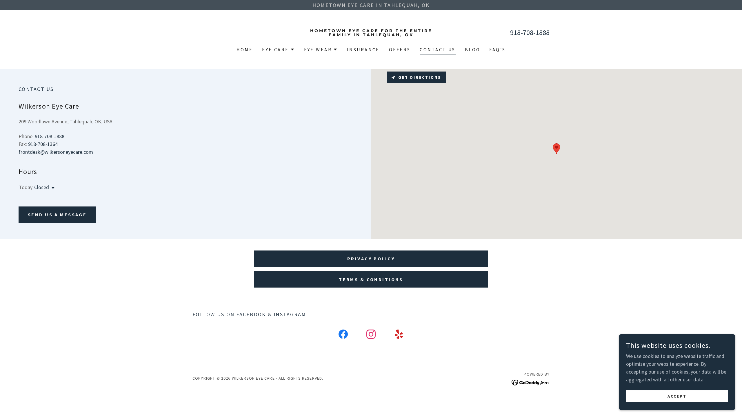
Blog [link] (472, 49)
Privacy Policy (371, 258)
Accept (677, 396)
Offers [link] (400, 49)
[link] (371, 34)
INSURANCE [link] (363, 49)
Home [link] (245, 49)
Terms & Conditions (371, 279)
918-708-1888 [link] (530, 32)
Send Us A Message (57, 214)
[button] (278, 49)
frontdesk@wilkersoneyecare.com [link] (56, 152)
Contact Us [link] (437, 49)
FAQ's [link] (497, 49)
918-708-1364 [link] (43, 144)
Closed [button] (41, 187)
